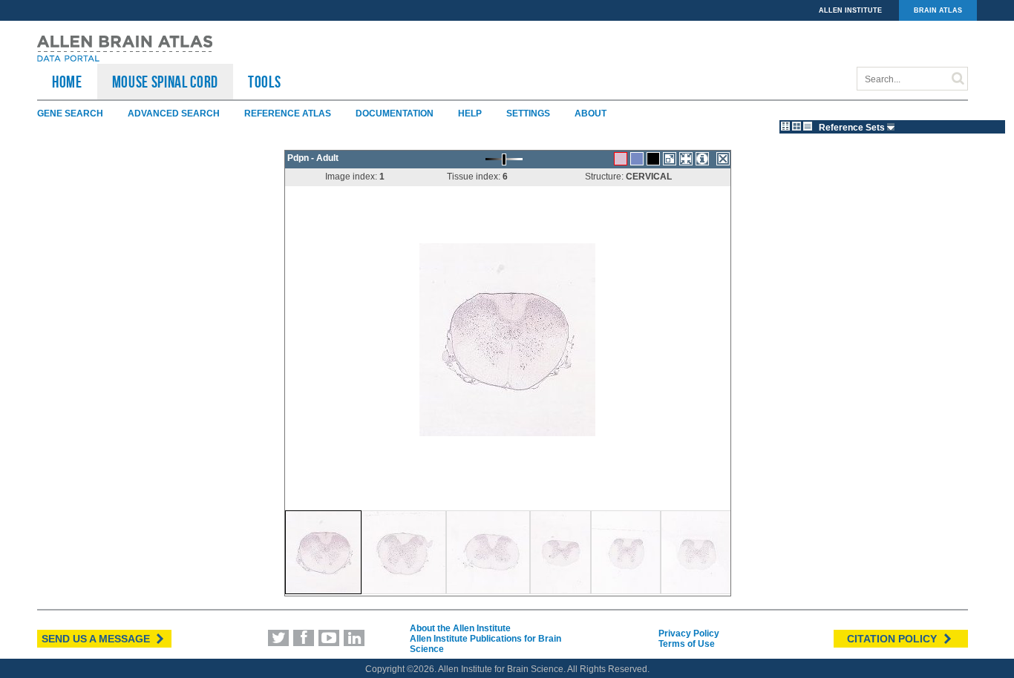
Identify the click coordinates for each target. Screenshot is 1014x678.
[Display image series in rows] (807, 126)
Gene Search (70, 113)
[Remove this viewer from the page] (723, 158)
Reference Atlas (287, 113)
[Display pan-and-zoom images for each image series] (785, 126)
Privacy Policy (688, 633)
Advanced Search (174, 113)
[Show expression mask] (653, 158)
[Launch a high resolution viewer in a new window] (669, 158)
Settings (528, 113)
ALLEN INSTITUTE (850, 10)
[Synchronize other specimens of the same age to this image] (686, 158)
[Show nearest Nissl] (637, 158)
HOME (67, 81)
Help (470, 113)
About (590, 113)
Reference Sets (853, 127)
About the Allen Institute (460, 628)
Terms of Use (686, 644)
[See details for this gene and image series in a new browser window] (702, 158)
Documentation (395, 113)
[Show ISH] (620, 158)
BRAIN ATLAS (938, 10)
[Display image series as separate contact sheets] (796, 126)
